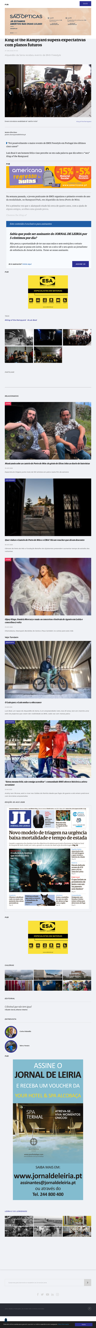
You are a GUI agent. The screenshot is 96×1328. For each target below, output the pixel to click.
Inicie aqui (26, 264)
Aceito (84, 1324)
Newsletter (22, 2)
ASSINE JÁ (80, 264)
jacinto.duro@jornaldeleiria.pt (15, 134)
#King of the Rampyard (15, 320)
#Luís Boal (32, 320)
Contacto (10, 2)
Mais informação (63, 1324)
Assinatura (79, 2)
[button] (10, 93)
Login (89, 2)
